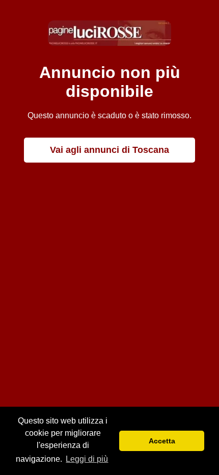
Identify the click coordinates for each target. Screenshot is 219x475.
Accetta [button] (162, 441)
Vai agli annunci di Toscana (109, 150)
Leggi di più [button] (87, 459)
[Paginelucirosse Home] (109, 43)
